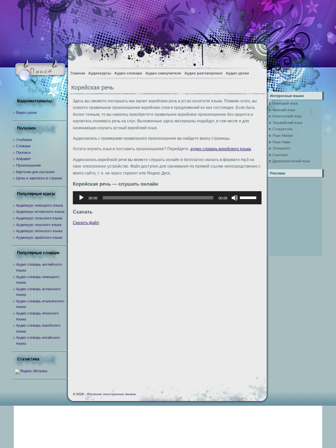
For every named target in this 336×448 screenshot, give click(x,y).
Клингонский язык (287, 116)
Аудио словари (128, 73)
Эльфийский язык (287, 123)
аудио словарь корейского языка (220, 149)
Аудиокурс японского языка (39, 231)
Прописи (23, 152)
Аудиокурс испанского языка (40, 212)
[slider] (249, 197)
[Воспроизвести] (81, 197)
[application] (167, 197)
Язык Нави (281, 142)
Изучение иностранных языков (111, 394)
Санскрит (280, 155)
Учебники (24, 140)
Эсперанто (281, 148)
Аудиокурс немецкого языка (39, 205)
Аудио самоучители (163, 73)
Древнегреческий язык (291, 161)
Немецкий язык (285, 103)
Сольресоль (282, 129)
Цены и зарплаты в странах (39, 178)
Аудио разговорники (203, 73)
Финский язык (283, 110)
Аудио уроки (237, 73)
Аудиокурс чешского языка (38, 225)
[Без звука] (234, 197)
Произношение (28, 165)
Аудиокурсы (99, 73)
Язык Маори (282, 135)
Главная (78, 73)
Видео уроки (26, 112)
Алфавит (23, 159)
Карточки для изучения (35, 172)
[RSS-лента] (256, 54)
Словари (23, 146)
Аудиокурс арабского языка (39, 237)
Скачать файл (86, 222)
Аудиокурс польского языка (39, 218)
